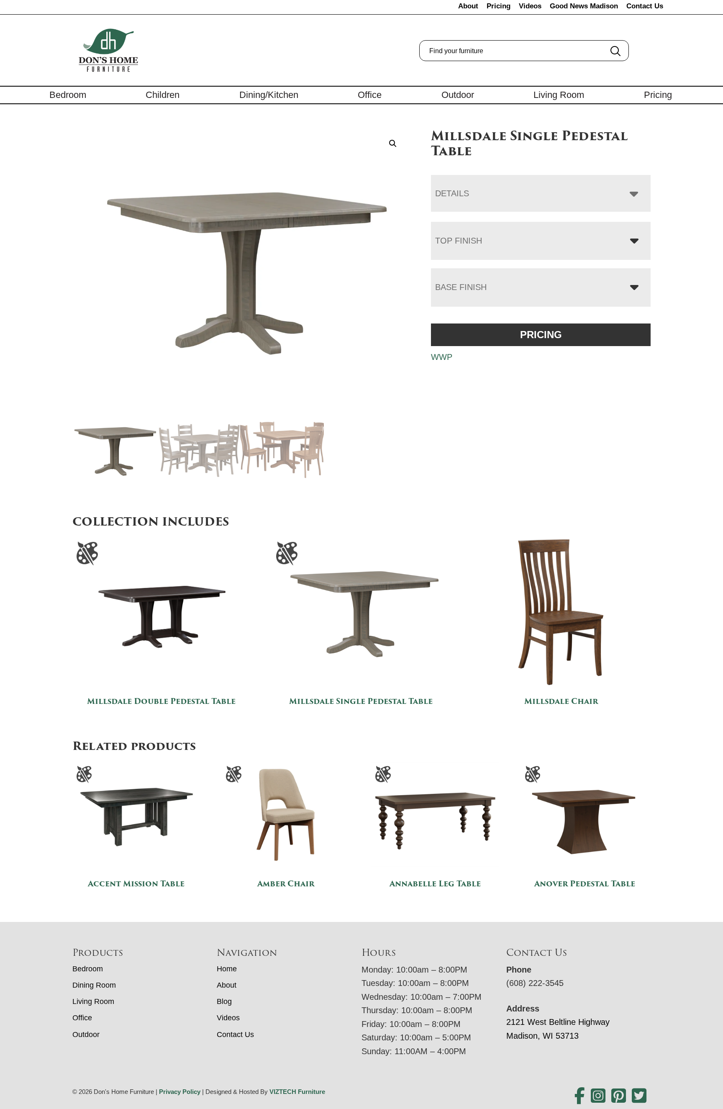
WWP (441, 357)
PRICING (541, 334)
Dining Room (94, 985)
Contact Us (644, 6)
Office (370, 95)
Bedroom (67, 95)
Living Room (558, 95)
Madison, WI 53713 (542, 1035)
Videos (530, 6)
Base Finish (461, 287)
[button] (392, 143)
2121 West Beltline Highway (558, 1022)
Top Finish (458, 240)
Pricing (498, 6)
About (468, 6)
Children (162, 95)
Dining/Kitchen (268, 95)
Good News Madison (584, 6)
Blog (224, 1001)
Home (227, 969)
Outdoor (457, 95)
